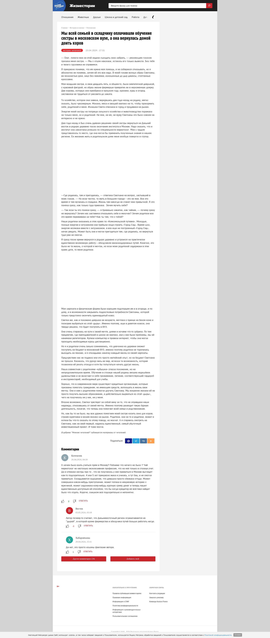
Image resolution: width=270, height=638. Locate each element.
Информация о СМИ (120, 602)
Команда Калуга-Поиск (158, 602)
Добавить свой (133, 559)
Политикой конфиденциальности (217, 635)
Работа (135, 17)
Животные (83, 17)
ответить (83, 501)
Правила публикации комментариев (126, 593)
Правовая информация (121, 598)
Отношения (67, 17)
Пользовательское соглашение (125, 616)
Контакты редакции (157, 593)
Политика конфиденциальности (125, 606)
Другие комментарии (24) (84, 559)
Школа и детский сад (116, 17)
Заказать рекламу (156, 598)
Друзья (97, 17)
